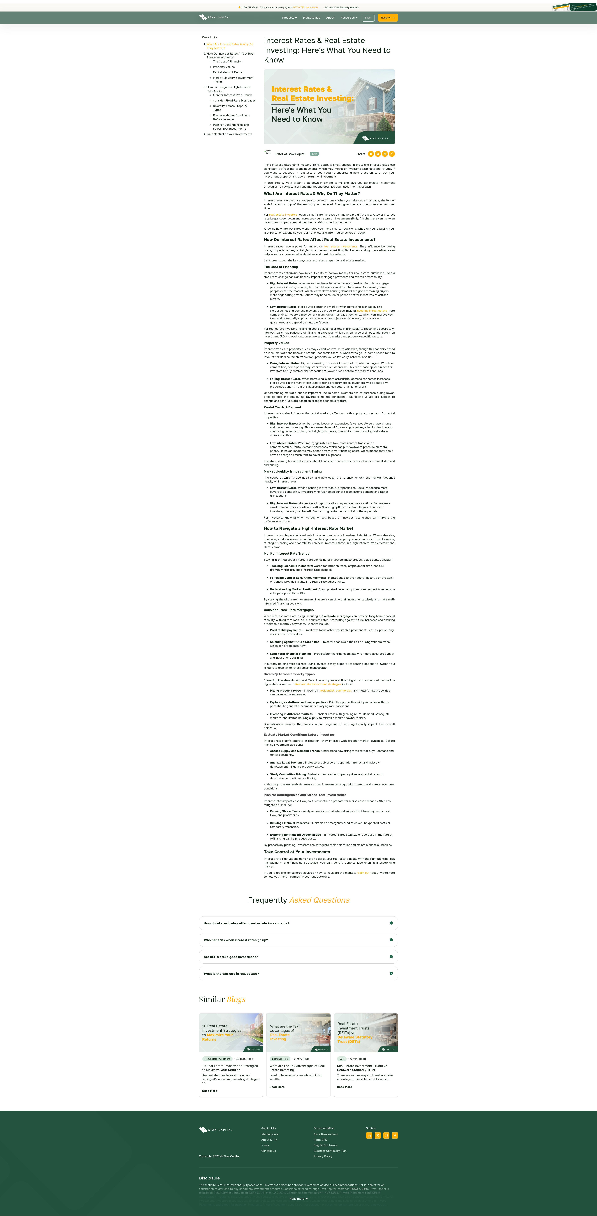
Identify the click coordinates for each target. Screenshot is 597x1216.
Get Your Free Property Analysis (341, 7)
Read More (209, 1090)
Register (386, 17)
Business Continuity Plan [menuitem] (330, 1150)
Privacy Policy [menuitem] (323, 1156)
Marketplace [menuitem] (269, 1134)
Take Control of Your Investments (229, 134)
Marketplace (311, 17)
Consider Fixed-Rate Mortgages (234, 100)
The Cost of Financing (227, 61)
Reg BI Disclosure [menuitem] (326, 1145)
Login (368, 17)
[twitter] (385, 154)
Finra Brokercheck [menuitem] (326, 1134)
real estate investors (283, 214)
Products (288, 17)
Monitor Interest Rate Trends (232, 95)
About (330, 17)
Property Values (224, 67)
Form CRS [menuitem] (320, 1139)
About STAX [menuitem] (269, 1139)
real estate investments (340, 246)
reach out (363, 872)
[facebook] (371, 154)
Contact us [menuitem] (268, 1150)
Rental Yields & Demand (229, 72)
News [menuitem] (265, 1145)
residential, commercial (336, 690)
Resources (348, 17)
